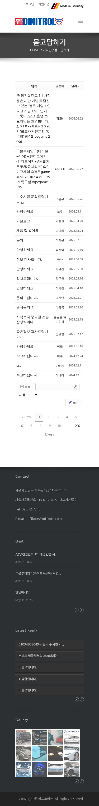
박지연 (59, 297)
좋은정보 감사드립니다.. (32, 334)
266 (77, 426)
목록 (27, 387)
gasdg (60, 365)
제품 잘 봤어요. (27, 230)
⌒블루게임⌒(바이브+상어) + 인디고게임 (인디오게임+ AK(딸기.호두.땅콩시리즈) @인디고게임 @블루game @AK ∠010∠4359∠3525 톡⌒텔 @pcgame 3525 (33, 169)
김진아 (59, 250)
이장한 (59, 221)
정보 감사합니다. (29, 259)
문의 (19, 240)
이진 (60, 346)
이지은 (59, 240)
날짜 (74, 86)
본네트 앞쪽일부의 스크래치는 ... (39, 656)
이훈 (60, 356)
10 (58, 426)
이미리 (59, 231)
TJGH (59, 118)
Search (76, 387)
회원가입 (44, 4)
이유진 (59, 269)
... (68, 426)
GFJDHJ (60, 169)
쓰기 (75, 402)
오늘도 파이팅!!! (60, 319)
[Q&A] (19, 540)
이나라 (59, 375)
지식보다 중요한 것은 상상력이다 (32, 319)
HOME (35, 50)
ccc (18, 365)
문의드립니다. (27, 297)
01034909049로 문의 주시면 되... (41, 644)
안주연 (59, 278)
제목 (34, 86)
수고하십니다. (27, 355)
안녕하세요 (25, 211)
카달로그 (23, 221)
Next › (49, 435)
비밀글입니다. (27, 667)
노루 (60, 211)
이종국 (59, 307)
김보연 (59, 334)
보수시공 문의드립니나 (32, 199)
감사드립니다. (27, 278)
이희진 (59, 288)
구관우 (59, 199)
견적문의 (23, 307)
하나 (60, 259)
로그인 (29, 4)
